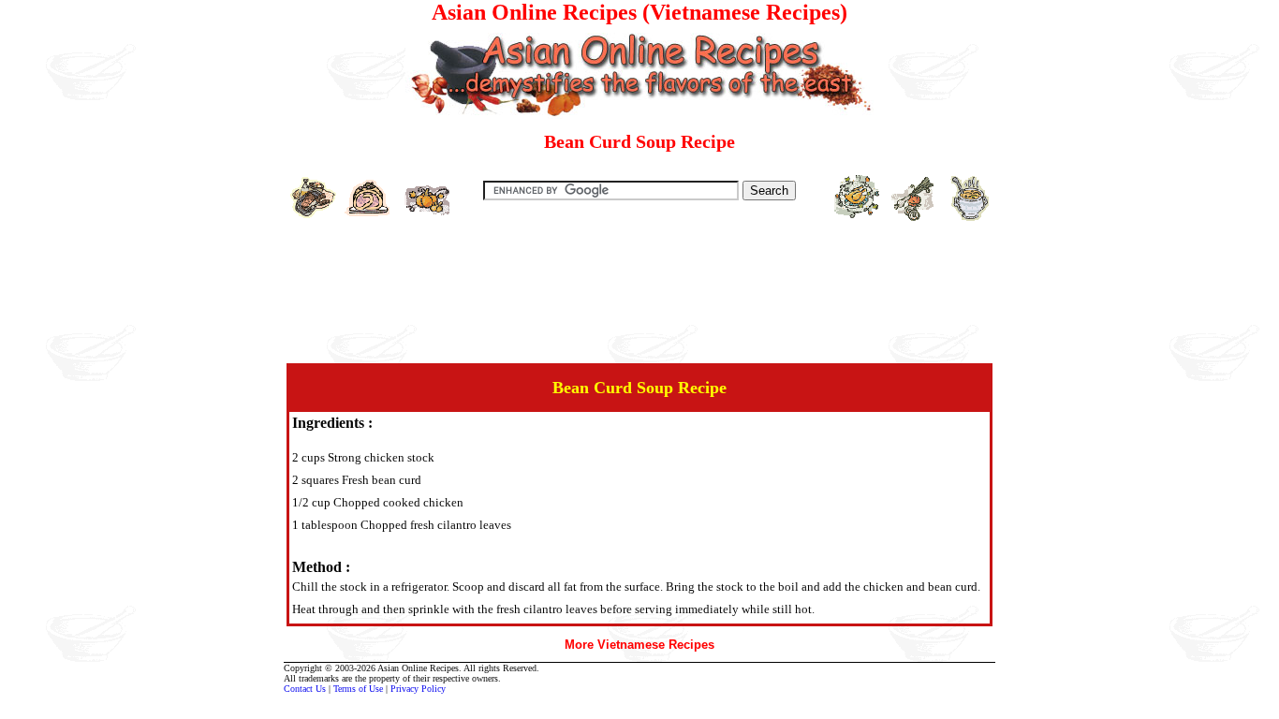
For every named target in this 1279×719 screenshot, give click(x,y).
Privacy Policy (418, 688)
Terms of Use (358, 688)
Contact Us (305, 688)
